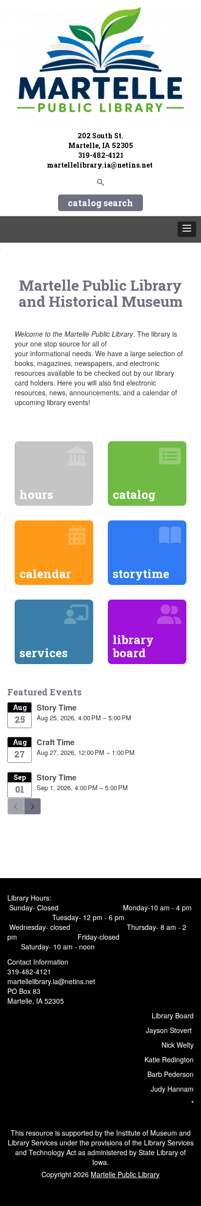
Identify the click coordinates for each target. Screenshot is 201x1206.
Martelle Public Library (125, 1174)
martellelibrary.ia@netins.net (100, 165)
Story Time (57, 707)
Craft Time (56, 742)
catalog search (100, 203)
